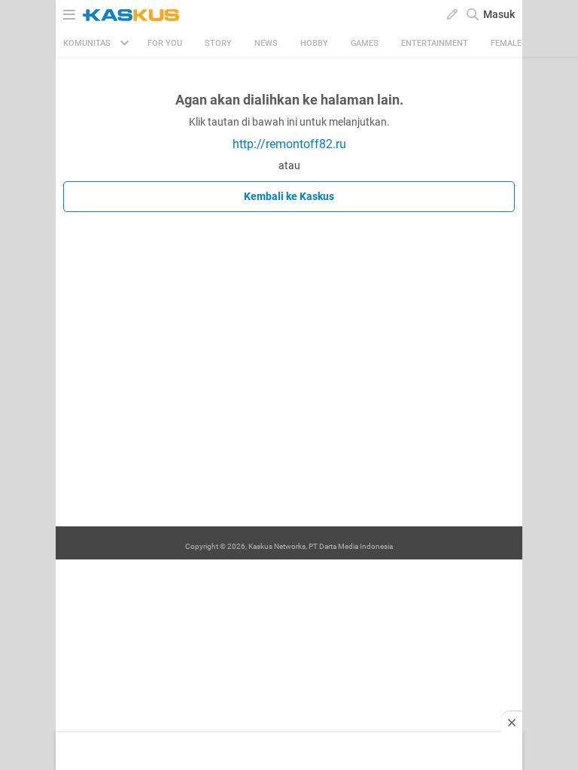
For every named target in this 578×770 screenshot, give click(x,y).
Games (365, 43)
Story (218, 43)
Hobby (314, 43)
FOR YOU (165, 43)
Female (506, 43)
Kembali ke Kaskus (289, 196)
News (266, 43)
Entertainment (434, 43)
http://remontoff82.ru (289, 144)
